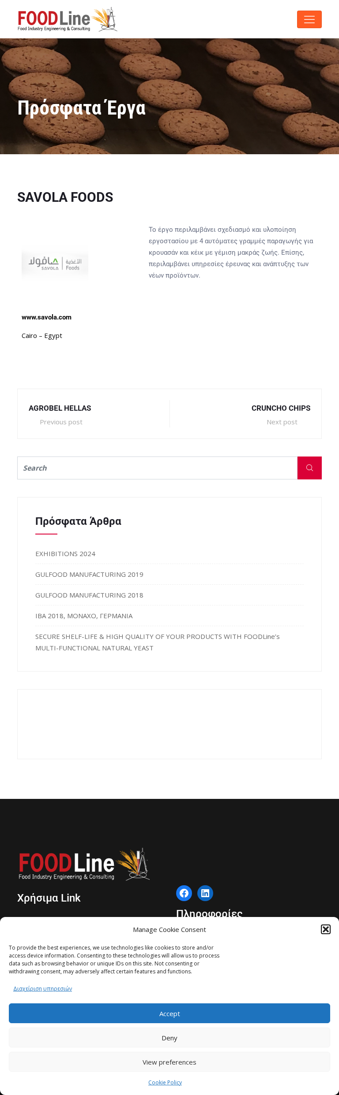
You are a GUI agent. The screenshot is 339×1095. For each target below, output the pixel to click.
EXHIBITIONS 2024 (65, 553)
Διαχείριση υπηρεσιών (42, 988)
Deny (169, 1037)
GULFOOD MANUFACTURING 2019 (89, 574)
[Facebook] (184, 893)
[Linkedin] (205, 893)
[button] (325, 929)
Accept (169, 1013)
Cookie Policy (165, 1082)
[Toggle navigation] (309, 19)
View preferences (169, 1062)
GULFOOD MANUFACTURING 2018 (89, 594)
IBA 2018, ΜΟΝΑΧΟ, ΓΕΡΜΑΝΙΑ (83, 615)
